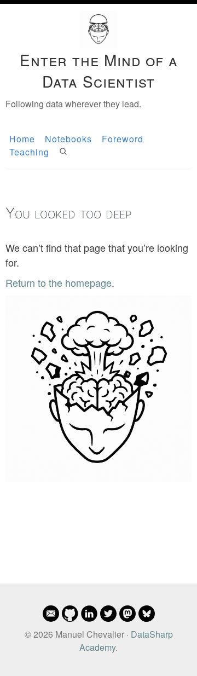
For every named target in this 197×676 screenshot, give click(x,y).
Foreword (122, 138)
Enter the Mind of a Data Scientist (99, 70)
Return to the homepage (58, 282)
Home (22, 138)
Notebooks (68, 138)
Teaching (29, 152)
